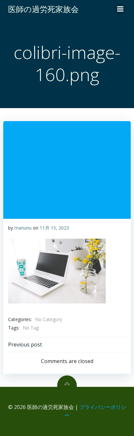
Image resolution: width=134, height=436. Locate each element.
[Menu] (120, 9)
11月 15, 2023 (54, 228)
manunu (23, 228)
